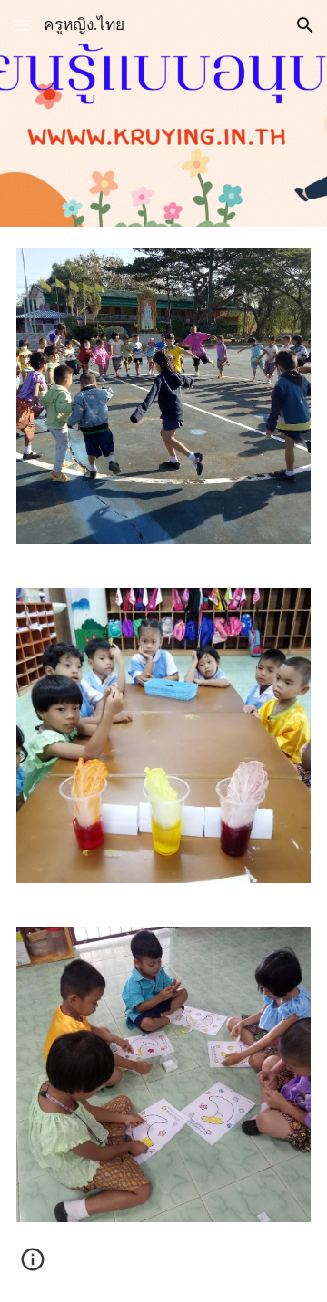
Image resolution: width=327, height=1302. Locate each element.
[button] (22, 25)
